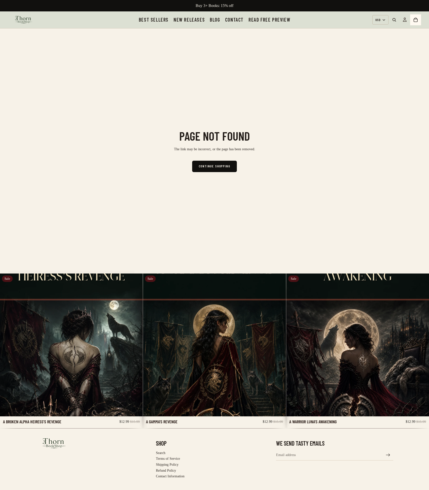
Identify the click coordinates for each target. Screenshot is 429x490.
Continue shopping (214, 166)
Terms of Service (168, 458)
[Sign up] (388, 455)
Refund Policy (166, 470)
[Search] (394, 19)
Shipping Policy (167, 464)
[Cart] (415, 19)
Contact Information (170, 476)
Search (160, 453)
